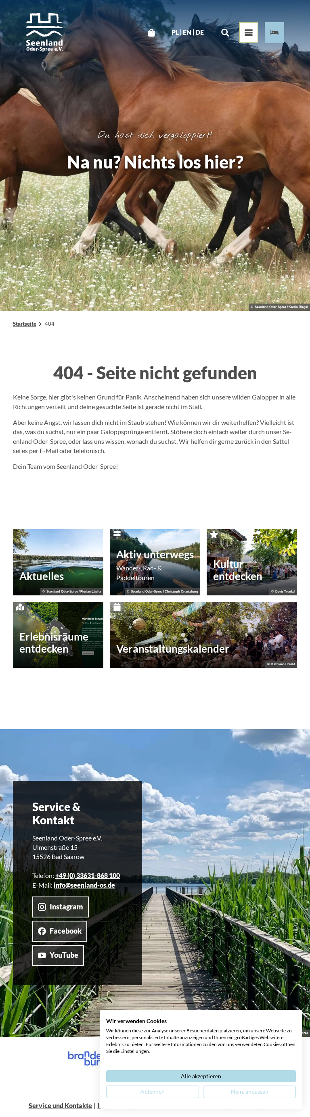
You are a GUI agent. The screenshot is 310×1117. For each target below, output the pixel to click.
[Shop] (151, 32)
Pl (175, 32)
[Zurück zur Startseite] (44, 32)
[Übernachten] (274, 32)
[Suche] (225, 32)
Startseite (24, 323)
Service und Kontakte (60, 1105)
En (187, 32)
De (199, 32)
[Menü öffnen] (248, 32)
